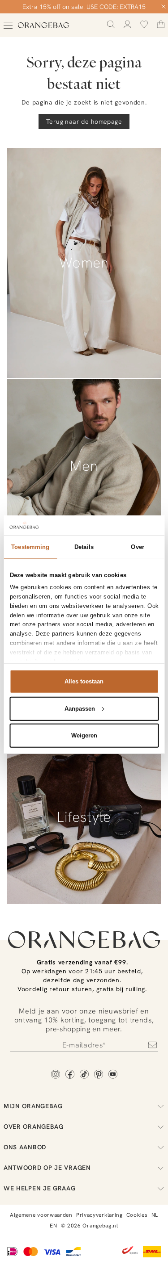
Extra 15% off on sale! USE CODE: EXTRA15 (84, 7)
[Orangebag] (43, 25)
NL (154, 1215)
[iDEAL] (12, 1252)
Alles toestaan (84, 681)
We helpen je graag (40, 1188)
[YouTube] (112, 1075)
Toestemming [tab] (30, 547)
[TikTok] (84, 1075)
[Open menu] (8, 25)
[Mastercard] (30, 1252)
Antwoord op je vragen (47, 1168)
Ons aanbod (25, 1147)
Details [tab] (84, 547)
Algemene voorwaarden (41, 1215)
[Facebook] (69, 1075)
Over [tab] (137, 547)
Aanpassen (80, 708)
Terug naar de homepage (84, 121)
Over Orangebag (34, 1126)
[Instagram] (55, 1075)
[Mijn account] (127, 24)
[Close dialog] (163, 6)
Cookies (137, 1215)
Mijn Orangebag (33, 1106)
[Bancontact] (73, 1252)
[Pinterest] (98, 1075)
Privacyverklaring (99, 1215)
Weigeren (84, 735)
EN (53, 1225)
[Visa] (51, 1252)
